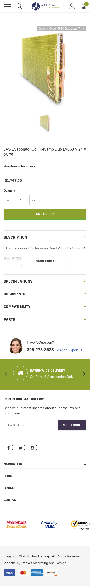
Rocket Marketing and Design (43, 563)
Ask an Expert (68, 350)
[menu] (7, 6)
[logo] (45, 6)
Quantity (9, 190)
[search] (19, 6)
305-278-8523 (40, 349)
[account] (72, 6)
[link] (45, 123)
